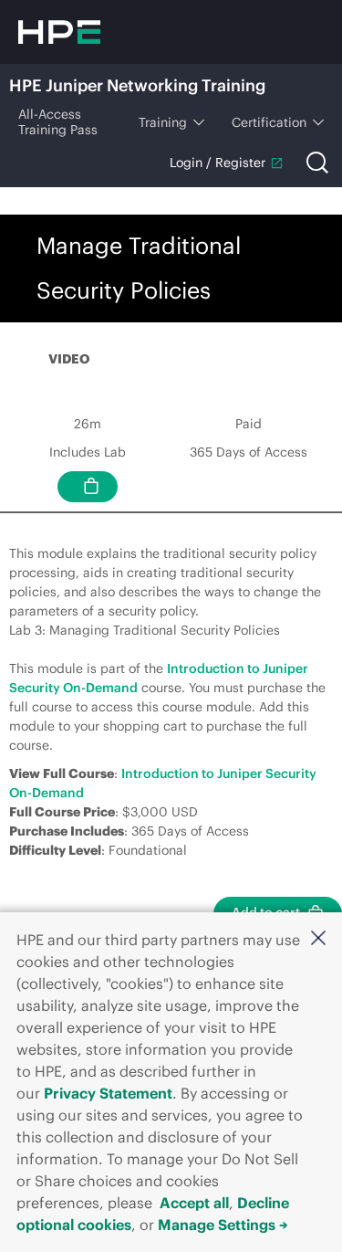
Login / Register (217, 162)
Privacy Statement (108, 1093)
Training (163, 122)
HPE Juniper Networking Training (137, 85)
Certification (269, 122)
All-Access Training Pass (58, 122)
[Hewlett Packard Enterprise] (59, 32)
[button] (318, 938)
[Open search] (317, 162)
